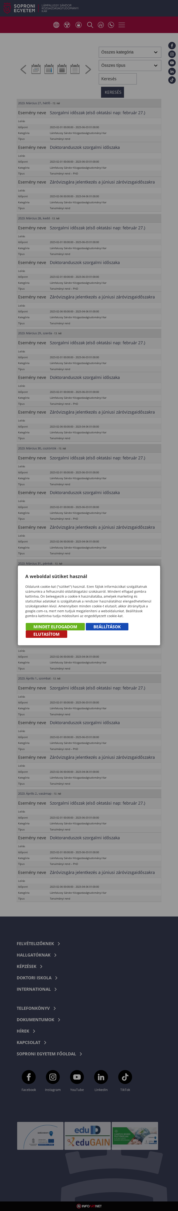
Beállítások (107, 626)
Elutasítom (46, 634)
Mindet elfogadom (55, 626)
